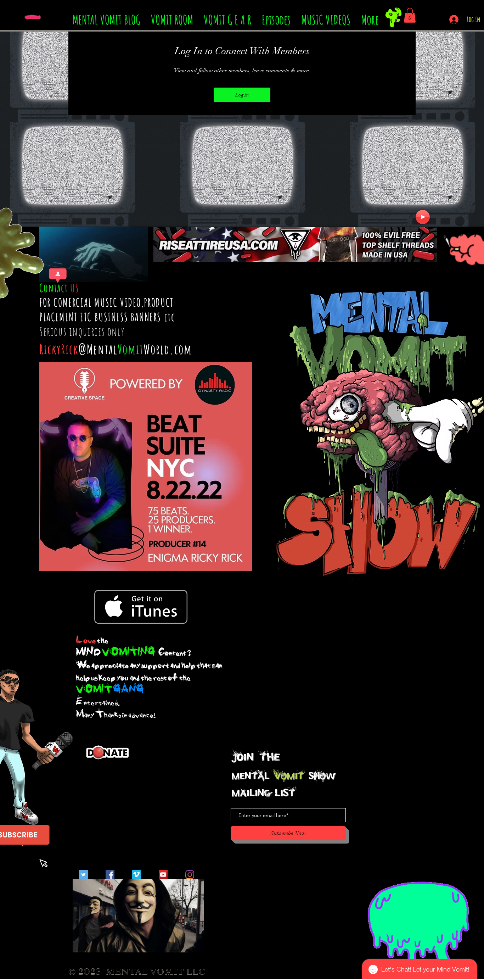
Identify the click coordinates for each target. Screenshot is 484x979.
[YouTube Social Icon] (163, 874)
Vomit (130, 349)
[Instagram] (189, 874)
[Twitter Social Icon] (83, 874)
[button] (410, 15)
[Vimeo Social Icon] (136, 874)
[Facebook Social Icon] (110, 874)
